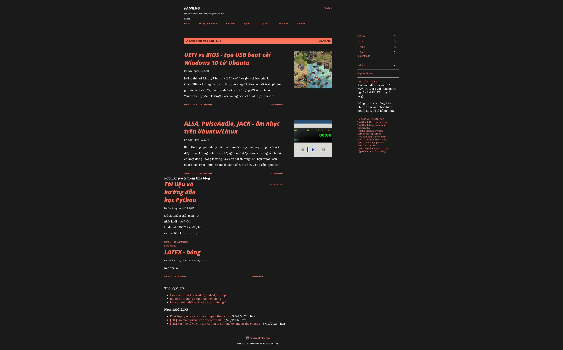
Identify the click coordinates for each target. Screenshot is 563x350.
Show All (324, 40)
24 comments (181, 241)
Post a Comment (202, 104)
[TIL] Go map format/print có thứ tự (195, 320)
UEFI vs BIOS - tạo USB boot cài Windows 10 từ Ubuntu (227, 59)
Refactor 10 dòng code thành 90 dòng (195, 298)
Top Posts (265, 23)
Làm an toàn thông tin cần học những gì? (198, 302)
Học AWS (230, 23)
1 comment (179, 276)
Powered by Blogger (259, 338)
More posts (276, 184)
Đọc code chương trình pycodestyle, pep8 (198, 295)
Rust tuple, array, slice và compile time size (199, 316)
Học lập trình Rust (367, 145)
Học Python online (208, 23)
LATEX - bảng (182, 252)
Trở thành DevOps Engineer (373, 121)
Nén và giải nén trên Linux (372, 139)
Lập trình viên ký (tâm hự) (371, 151)
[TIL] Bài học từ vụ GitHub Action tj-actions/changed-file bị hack (215, 323)
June (362, 46)
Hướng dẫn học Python (370, 130)
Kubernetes (363, 127)
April (362, 52)
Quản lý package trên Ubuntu (373, 148)
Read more (277, 104)
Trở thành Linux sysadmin (371, 124)
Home (187, 23)
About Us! (301, 23)
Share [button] (187, 104)
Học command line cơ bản (371, 136)
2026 (360, 41)
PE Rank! (283, 23)
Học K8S (248, 23)
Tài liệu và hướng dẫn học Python (180, 192)
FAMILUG (192, 8)
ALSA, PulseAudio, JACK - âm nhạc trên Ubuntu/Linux (232, 127)
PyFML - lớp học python (370, 142)
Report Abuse (365, 73)
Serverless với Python (369, 133)
